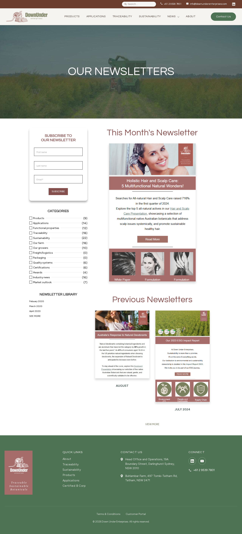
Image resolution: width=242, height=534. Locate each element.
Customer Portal (136, 514)
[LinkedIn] (233, 4)
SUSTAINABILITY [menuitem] (150, 16)
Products (38, 218)
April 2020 (35, 311)
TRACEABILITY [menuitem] (122, 16)
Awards (37, 272)
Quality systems (43, 262)
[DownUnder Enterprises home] (19, 472)
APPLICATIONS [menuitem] (96, 16)
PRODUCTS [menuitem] (72, 16)
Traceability (40, 233)
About (67, 459)
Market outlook (42, 282)
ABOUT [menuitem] (190, 16)
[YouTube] (202, 461)
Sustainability (41, 238)
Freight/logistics (43, 252)
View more (152, 424)
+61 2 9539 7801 (204, 470)
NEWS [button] (171, 16)
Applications (41, 223)
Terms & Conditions (108, 514)
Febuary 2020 (36, 301)
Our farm (38, 243)
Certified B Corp (74, 485)
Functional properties (46, 228)
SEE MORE (35, 316)
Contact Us (223, 16)
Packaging (39, 257)
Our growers (40, 248)
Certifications (41, 267)
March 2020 (35, 306)
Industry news (41, 277)
